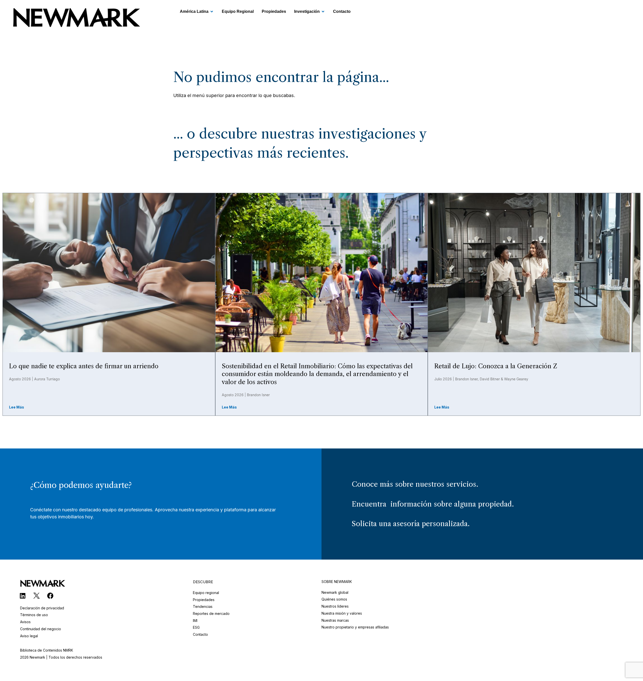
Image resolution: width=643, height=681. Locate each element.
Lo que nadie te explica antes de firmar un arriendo (83, 366)
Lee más (16, 407)
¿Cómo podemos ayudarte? (81, 485)
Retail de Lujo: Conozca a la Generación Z (495, 366)
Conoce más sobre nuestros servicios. (415, 484)
